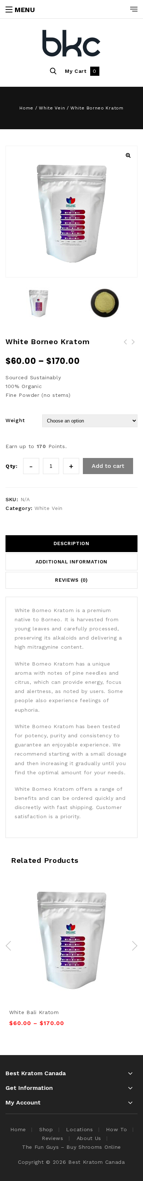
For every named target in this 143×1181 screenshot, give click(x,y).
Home (26, 108)
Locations (79, 1129)
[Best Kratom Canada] (71, 44)
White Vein (52, 108)
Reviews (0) (71, 580)
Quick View (80, 917)
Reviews (52, 1138)
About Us (89, 1138)
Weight (15, 420)
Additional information (71, 562)
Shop (46, 1129)
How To (116, 1129)
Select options (63, 917)
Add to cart (108, 465)
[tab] (72, 543)
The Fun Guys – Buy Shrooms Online (71, 1147)
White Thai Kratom (125, 346)
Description (71, 543)
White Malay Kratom (133, 346)
